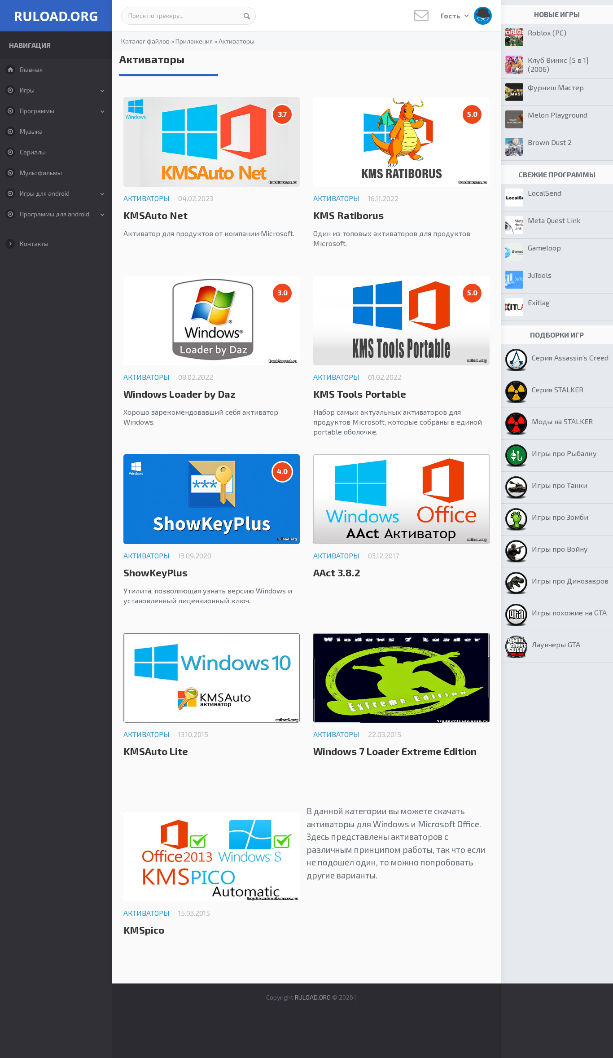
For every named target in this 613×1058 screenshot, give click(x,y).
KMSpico (143, 929)
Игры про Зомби (560, 517)
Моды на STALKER (562, 421)
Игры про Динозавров (570, 580)
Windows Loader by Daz (179, 393)
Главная (31, 69)
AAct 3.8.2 (336, 572)
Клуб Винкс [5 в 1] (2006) (558, 64)
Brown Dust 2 (550, 142)
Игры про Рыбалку (564, 453)
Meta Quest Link (554, 220)
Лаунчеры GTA (556, 644)
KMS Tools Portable (359, 393)
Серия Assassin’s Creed (570, 357)
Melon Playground (557, 114)
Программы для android (54, 214)
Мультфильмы (41, 172)
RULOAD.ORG (56, 16)
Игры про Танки (559, 485)
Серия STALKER (557, 389)
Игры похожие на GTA (569, 612)
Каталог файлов (145, 41)
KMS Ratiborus (348, 215)
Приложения (194, 41)
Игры (27, 90)
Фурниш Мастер (556, 87)
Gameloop (544, 247)
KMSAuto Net (155, 215)
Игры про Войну (560, 548)
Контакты (34, 243)
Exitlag (539, 302)
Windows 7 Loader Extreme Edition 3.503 (395, 756)
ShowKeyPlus (155, 572)
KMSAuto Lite (155, 751)
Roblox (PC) (547, 32)
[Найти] (246, 15)
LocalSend (544, 193)
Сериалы (33, 152)
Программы (37, 110)
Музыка (31, 131)
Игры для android (45, 193)
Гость (451, 15)
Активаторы (236, 41)
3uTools (540, 275)
